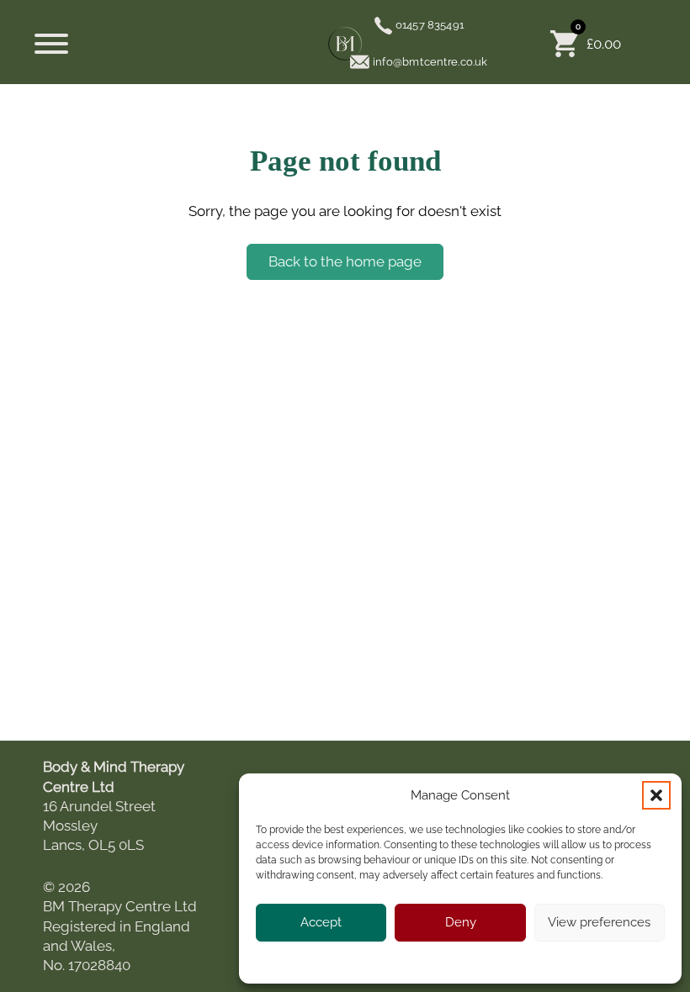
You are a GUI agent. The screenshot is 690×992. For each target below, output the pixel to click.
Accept (321, 922)
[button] (656, 795)
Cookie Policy (409, 961)
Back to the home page (345, 261)
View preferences (599, 922)
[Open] (51, 44)
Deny (460, 922)
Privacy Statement (492, 961)
